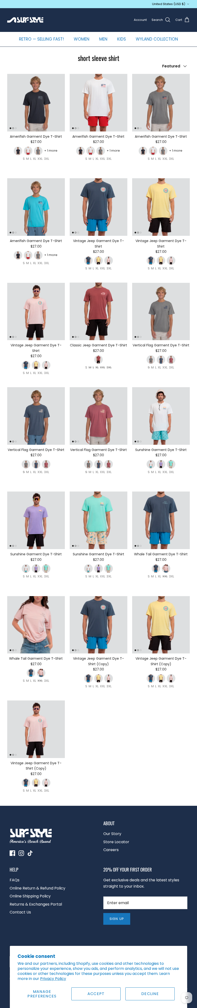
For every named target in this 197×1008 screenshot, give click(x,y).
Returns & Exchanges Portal (36, 904)
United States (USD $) (168, 4)
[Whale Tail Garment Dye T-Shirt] (161, 520)
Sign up (117, 918)
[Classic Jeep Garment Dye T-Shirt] (98, 311)
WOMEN (81, 39)
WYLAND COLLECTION (157, 39)
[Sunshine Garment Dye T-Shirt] (161, 416)
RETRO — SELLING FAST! (41, 39)
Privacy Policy (53, 978)
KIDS (121, 39)
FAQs (14, 880)
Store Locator (116, 842)
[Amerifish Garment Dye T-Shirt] (36, 102)
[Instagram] (21, 853)
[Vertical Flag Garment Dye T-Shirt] (161, 311)
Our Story (112, 833)
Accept (96, 993)
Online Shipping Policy (30, 896)
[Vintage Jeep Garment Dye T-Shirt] (98, 207)
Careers (111, 850)
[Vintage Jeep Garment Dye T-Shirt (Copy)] (98, 625)
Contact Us (20, 912)
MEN (103, 39)
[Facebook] (12, 853)
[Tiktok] (30, 853)
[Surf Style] (25, 20)
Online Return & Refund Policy (37, 888)
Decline (150, 993)
